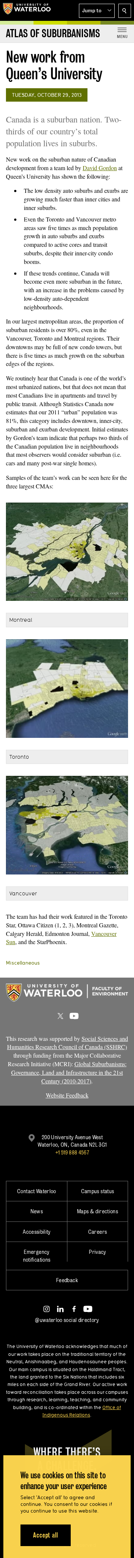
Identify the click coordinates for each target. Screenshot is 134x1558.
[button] (96, 10)
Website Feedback (67, 1095)
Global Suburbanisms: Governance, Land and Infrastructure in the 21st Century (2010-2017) (69, 1072)
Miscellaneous (23, 963)
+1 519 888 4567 (72, 1152)
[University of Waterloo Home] (27, 10)
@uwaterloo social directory (67, 1320)
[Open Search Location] (124, 11)
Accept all (45, 1535)
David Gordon (100, 168)
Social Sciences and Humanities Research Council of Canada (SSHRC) (67, 1043)
